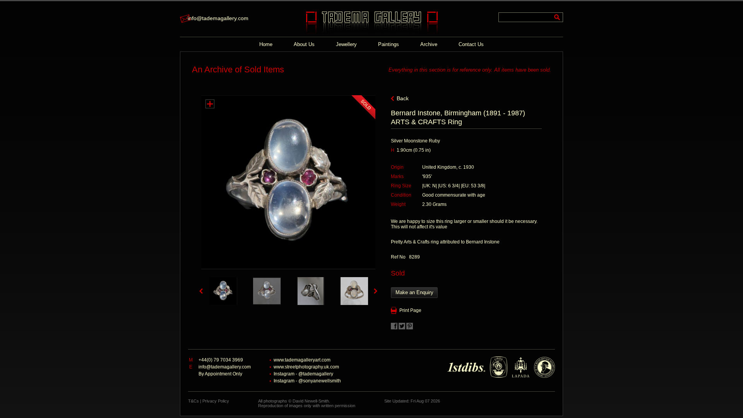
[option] (223, 291)
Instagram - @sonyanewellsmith (307, 381)
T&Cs (193, 401)
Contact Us (471, 44)
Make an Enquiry (414, 292)
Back (403, 98)
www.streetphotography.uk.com (306, 367)
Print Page (410, 310)
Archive (428, 44)
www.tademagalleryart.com (302, 360)
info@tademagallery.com (218, 18)
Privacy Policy (215, 401)
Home (265, 44)
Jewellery (346, 44)
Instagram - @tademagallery (303, 374)
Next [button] (375, 291)
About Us (304, 44)
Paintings (388, 44)
